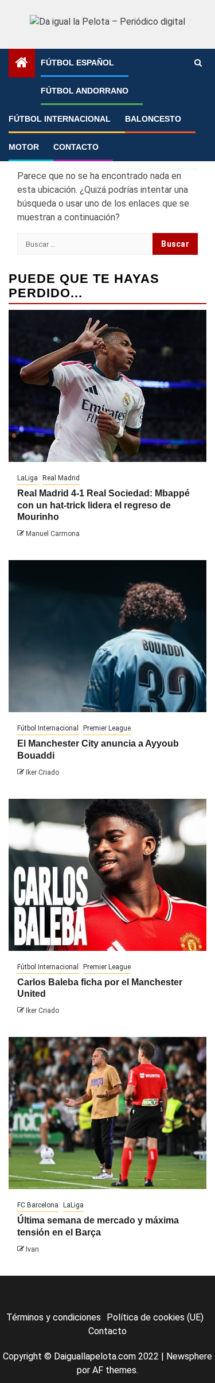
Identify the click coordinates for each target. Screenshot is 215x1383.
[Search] (198, 63)
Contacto (76, 146)
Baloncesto (153, 118)
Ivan (32, 1249)
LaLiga (27, 478)
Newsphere (189, 1356)
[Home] (21, 64)
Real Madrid (61, 478)
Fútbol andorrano (84, 90)
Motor (24, 146)
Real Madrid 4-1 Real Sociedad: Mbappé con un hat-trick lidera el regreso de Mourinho (103, 505)
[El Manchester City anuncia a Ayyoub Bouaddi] (107, 636)
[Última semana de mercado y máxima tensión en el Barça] (107, 1113)
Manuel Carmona (53, 534)
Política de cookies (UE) (155, 1317)
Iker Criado (42, 772)
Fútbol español (77, 62)
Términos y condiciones (53, 1317)
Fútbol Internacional (60, 118)
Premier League (107, 728)
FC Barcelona (37, 1205)
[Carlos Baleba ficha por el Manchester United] (107, 875)
